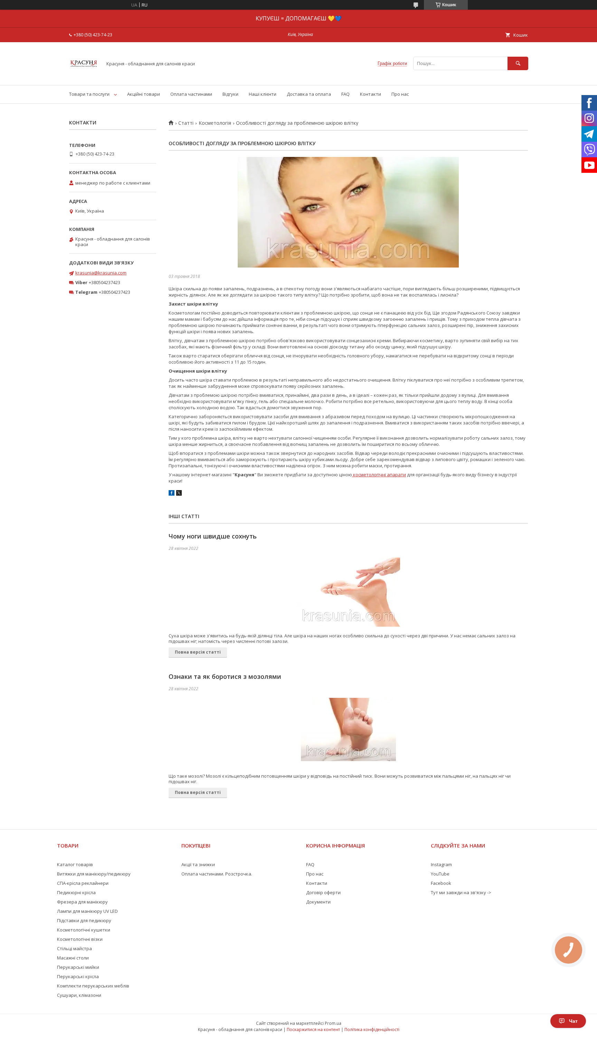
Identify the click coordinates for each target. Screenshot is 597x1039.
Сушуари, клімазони (79, 995)
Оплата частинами (191, 94)
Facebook (441, 883)
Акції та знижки (198, 864)
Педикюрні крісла (76, 892)
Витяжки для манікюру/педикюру (94, 874)
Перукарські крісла (78, 976)
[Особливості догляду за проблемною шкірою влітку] (348, 212)
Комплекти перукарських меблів (93, 986)
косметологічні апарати (379, 474)
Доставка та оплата (309, 94)
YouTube (440, 874)
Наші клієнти (262, 94)
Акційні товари (143, 94)
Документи (318, 902)
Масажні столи (73, 958)
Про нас (400, 94)
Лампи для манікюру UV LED (87, 911)
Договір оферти (323, 892)
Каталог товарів (75, 864)
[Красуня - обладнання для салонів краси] (83, 76)
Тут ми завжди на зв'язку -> (461, 892)
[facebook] (171, 494)
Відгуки (230, 94)
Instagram (441, 864)
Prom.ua (333, 1023)
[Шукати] (518, 63)
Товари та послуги (89, 94)
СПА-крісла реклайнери (82, 883)
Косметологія (215, 123)
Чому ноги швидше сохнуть (213, 536)
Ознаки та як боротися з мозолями (225, 676)
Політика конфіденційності (371, 1029)
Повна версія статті (198, 652)
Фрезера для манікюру (82, 902)
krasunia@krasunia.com (100, 272)
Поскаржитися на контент (313, 1029)
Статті (185, 123)
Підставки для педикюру (84, 920)
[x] (179, 494)
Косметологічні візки (80, 939)
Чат (573, 1021)
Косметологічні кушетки (83, 930)
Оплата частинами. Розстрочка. (216, 874)
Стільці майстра (74, 948)
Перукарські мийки (78, 967)
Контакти (370, 94)
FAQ (345, 94)
